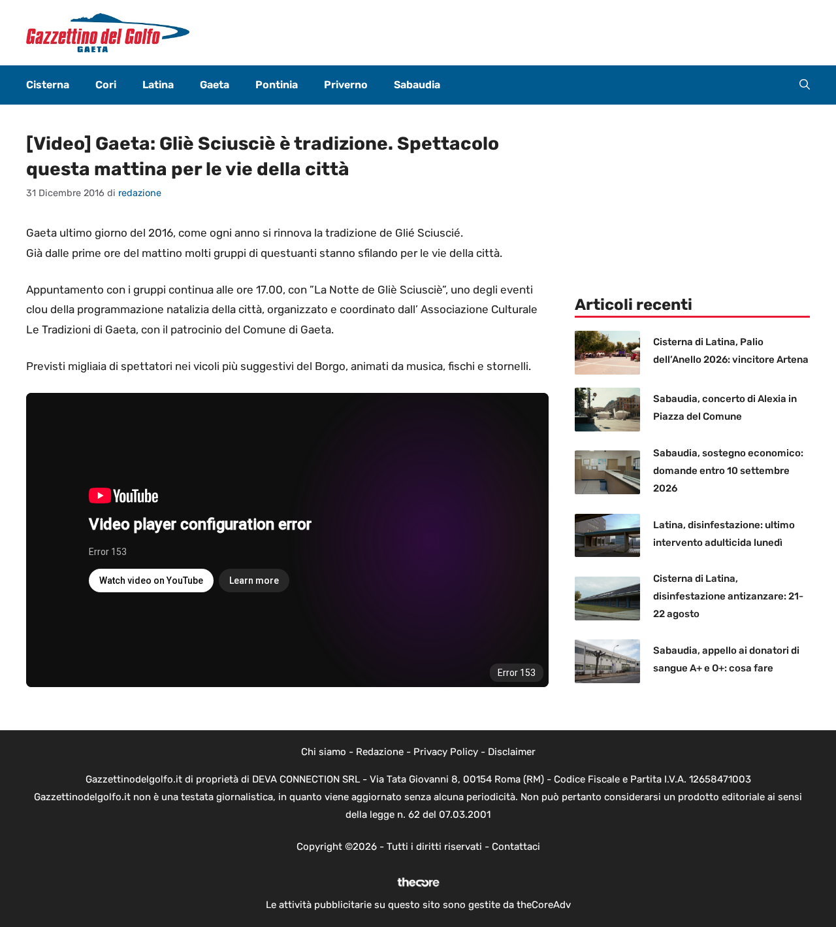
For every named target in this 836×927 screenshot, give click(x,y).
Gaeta (214, 84)
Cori (105, 84)
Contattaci (516, 846)
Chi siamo (323, 752)
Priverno (346, 84)
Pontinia (276, 84)
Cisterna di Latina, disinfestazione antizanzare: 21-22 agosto (728, 596)
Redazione (380, 752)
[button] (804, 85)
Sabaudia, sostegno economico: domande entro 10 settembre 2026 (728, 470)
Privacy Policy (445, 752)
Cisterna (47, 84)
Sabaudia (417, 84)
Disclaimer (512, 752)
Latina (158, 84)
